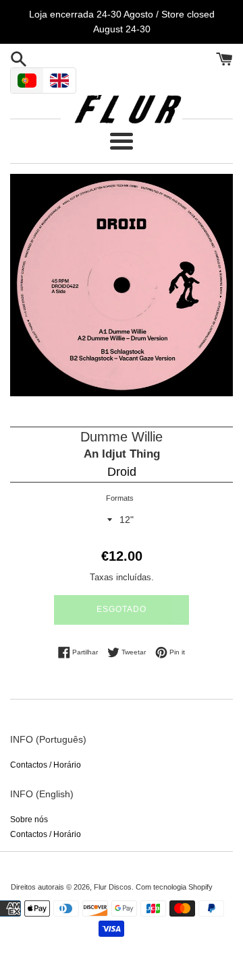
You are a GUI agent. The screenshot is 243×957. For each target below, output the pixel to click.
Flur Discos (113, 887)
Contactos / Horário (45, 765)
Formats (120, 498)
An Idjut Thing (122, 453)
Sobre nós (29, 819)
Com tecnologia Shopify (174, 887)
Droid (121, 471)
